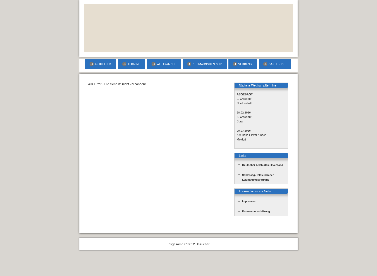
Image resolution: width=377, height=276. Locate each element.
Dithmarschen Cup (207, 64)
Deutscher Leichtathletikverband (262, 165)
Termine (134, 64)
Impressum (249, 201)
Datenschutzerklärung (256, 211)
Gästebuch (277, 64)
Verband (245, 64)
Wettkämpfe (166, 64)
